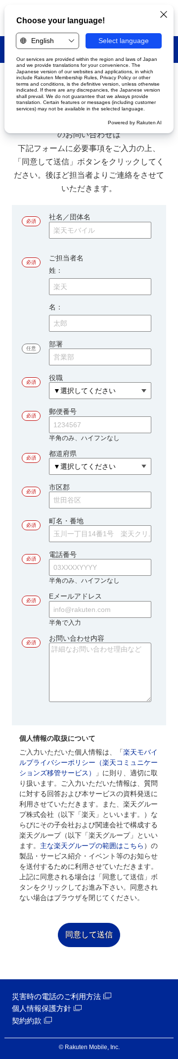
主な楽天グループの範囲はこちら (92, 846)
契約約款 (27, 1020)
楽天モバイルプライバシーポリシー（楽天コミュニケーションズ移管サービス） (88, 762)
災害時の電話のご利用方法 (56, 996)
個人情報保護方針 (41, 1008)
